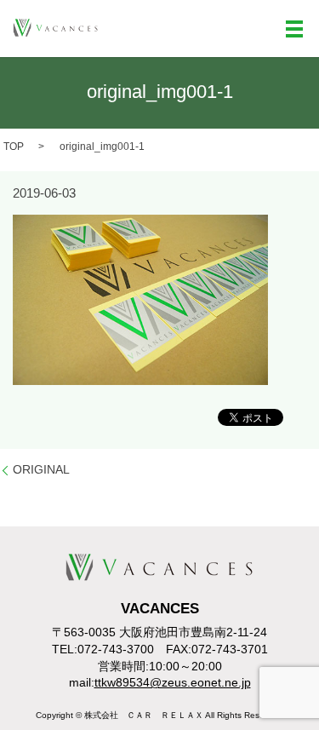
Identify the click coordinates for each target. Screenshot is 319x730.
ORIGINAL (41, 469)
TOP (13, 146)
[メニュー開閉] (294, 28)
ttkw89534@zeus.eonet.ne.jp (172, 682)
